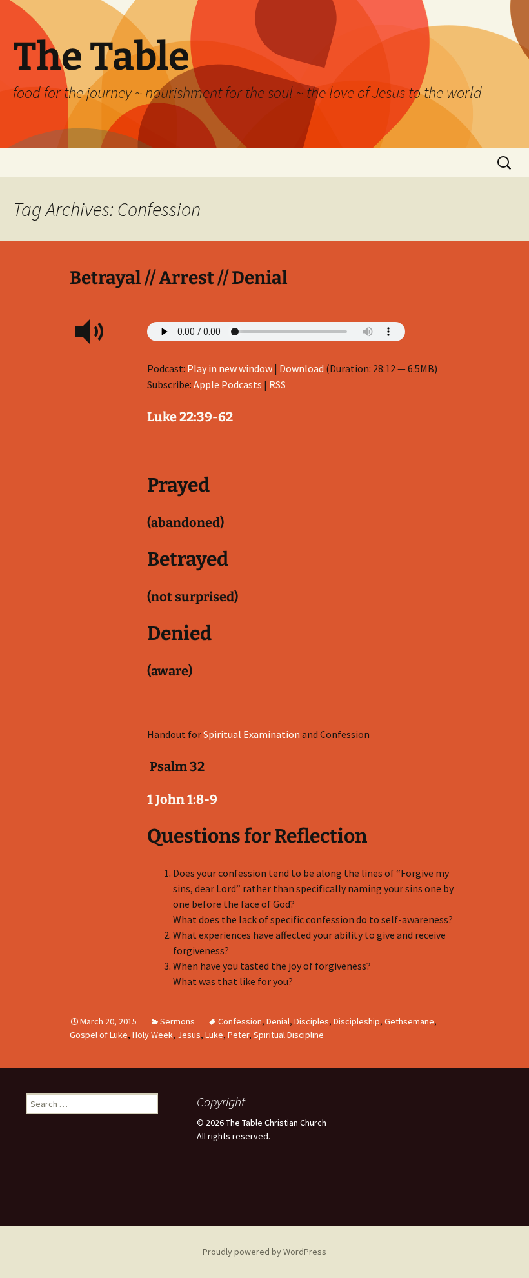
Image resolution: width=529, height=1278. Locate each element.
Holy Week (152, 1035)
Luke (214, 1035)
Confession (240, 1021)
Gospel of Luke (99, 1035)
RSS (277, 384)
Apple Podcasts (228, 384)
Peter (238, 1035)
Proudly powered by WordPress (264, 1251)
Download (301, 368)
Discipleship (357, 1021)
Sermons (177, 1021)
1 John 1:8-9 (182, 799)
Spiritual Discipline (289, 1035)
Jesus (189, 1035)
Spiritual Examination (251, 734)
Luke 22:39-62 (190, 416)
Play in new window (229, 368)
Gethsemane (409, 1021)
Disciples (311, 1021)
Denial (278, 1021)
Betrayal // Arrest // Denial (179, 277)
